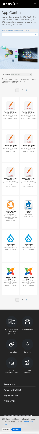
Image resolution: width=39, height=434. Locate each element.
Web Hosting (25, 79)
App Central (13, 79)
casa (5, 79)
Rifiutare (6, 429)
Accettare (16, 429)
